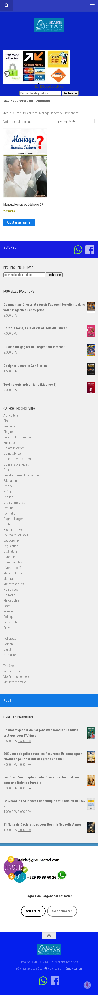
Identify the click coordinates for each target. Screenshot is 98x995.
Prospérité (10, 622)
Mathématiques (13, 584)
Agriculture (11, 415)
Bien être (9, 426)
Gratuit (7, 524)
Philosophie (11, 600)
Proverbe (9, 628)
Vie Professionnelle (16, 677)
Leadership (11, 541)
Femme (8, 508)
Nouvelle (9, 595)
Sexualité (9, 655)
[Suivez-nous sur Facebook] (90, 249)
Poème (8, 606)
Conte (7, 470)
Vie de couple (12, 671)
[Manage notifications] (87, 985)
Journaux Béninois (15, 535)
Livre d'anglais (13, 562)
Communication (14, 448)
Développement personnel (21, 475)
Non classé (11, 590)
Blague (8, 432)
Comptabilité (12, 453)
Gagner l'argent (13, 519)
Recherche (70, 93)
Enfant (7, 492)
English (8, 497)
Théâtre (8, 666)
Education (10, 481)
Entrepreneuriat (14, 502)
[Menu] (92, 5)
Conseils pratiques (16, 464)
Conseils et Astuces (17, 459)
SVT (6, 660)
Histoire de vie (13, 530)
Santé (7, 649)
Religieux (9, 639)
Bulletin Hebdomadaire (18, 437)
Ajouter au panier (19, 222)
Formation (10, 513)
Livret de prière (13, 568)
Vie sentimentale (14, 682)
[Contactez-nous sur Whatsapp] (78, 249)
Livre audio (10, 557)
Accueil (7, 113)
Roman (8, 644)
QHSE (7, 633)
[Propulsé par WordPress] (45, 968)
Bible (6, 421)
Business (9, 443)
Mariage (9, 579)
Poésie (8, 611)
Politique (9, 617)
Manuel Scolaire (14, 573)
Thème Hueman (72, 968)
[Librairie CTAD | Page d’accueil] (49, 25)
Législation (10, 546)
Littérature (10, 551)
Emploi (8, 486)
